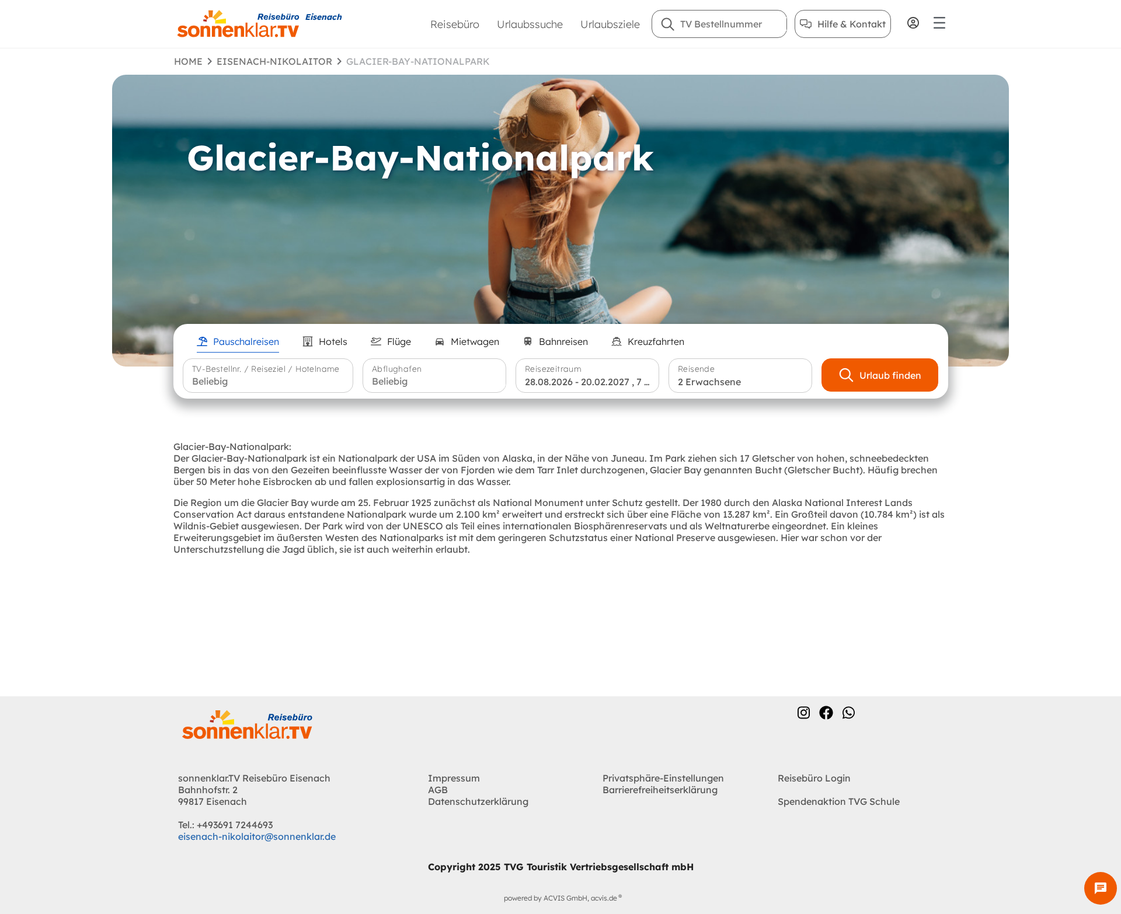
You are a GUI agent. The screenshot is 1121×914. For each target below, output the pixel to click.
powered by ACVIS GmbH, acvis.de (560, 898)
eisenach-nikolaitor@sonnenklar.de (257, 836)
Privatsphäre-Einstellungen (663, 778)
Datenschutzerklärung (478, 801)
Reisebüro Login (814, 778)
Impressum (454, 778)
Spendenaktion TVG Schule (839, 801)
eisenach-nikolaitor (274, 61)
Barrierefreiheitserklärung (660, 790)
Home (188, 61)
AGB (438, 790)
